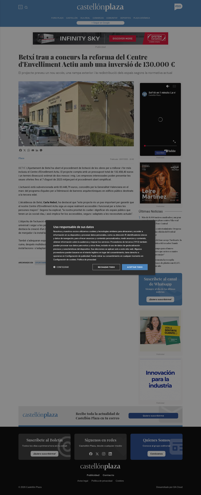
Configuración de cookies (64, 259)
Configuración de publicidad (77, 256)
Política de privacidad (86, 259)
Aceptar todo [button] (134, 267)
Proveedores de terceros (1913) (124, 242)
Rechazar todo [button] (106, 267)
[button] (61, 267)
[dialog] (100, 247)
